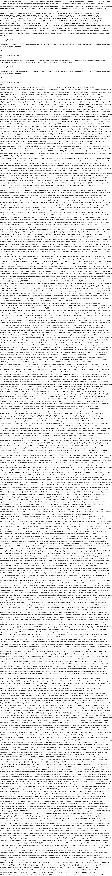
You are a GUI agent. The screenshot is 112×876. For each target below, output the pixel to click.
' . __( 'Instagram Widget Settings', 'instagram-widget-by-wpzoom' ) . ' (59, 160)
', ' (4, 55)
